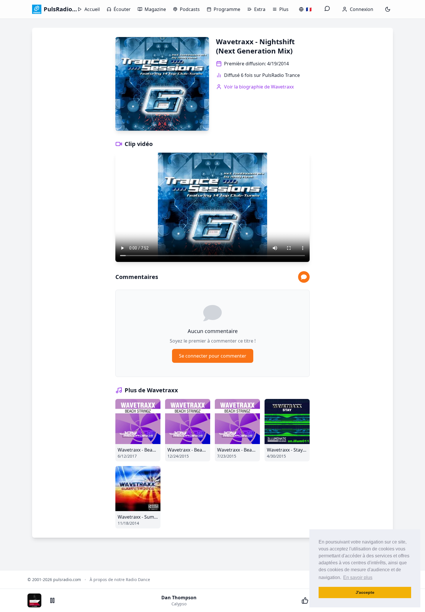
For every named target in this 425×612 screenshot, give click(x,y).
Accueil (92, 9)
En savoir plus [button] (357, 577)
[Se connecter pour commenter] (304, 277)
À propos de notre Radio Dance (120, 579)
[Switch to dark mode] (387, 9)
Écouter (122, 9)
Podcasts (190, 9)
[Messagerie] (327, 9)
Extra (259, 9)
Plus (284, 9)
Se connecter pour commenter (212, 356)
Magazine (155, 9)
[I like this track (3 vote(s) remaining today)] (305, 600)
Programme (227, 9)
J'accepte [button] (365, 592)
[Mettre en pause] (52, 600)
